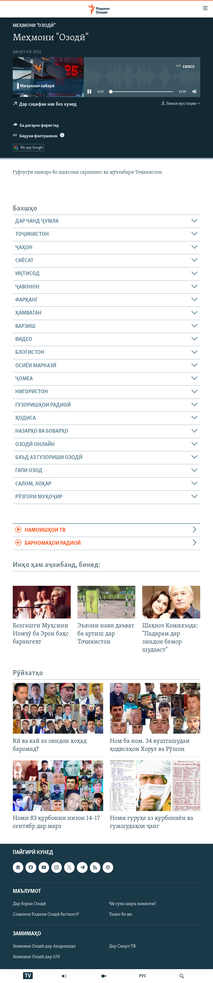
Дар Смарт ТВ (122, 946)
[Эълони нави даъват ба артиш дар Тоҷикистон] (106, 602)
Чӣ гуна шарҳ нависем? (132, 904)
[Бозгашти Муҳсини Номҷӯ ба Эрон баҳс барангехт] (42, 602)
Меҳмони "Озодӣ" (34, 25)
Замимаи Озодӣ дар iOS (36, 957)
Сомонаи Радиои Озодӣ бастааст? (46, 914)
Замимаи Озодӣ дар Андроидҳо (44, 946)
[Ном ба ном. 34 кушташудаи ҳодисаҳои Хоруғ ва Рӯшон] (155, 708)
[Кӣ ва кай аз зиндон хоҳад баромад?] (58, 708)
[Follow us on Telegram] (82, 867)
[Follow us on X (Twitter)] (69, 867)
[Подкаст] (108, 867)
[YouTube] (103, 976)
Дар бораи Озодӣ (29, 904)
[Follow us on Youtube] (44, 867)
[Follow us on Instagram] (56, 867)
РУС (142, 976)
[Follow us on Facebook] (31, 867)
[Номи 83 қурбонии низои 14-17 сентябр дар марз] (58, 785)
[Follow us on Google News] (18, 867)
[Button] (36, 126)
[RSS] (95, 867)
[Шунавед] (64, 976)
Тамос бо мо (120, 914)
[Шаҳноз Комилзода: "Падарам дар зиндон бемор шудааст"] (171, 602)
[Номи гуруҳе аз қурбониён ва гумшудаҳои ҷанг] (155, 785)
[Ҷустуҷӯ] (181, 976)
